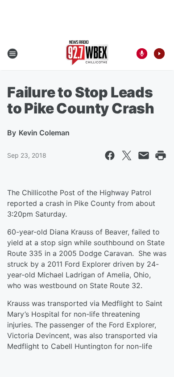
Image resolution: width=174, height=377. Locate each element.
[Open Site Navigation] (12, 53)
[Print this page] (160, 155)
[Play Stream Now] (159, 53)
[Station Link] (87, 53)
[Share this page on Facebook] (110, 155)
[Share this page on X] (126, 155)
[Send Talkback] (142, 53)
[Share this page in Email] (143, 155)
